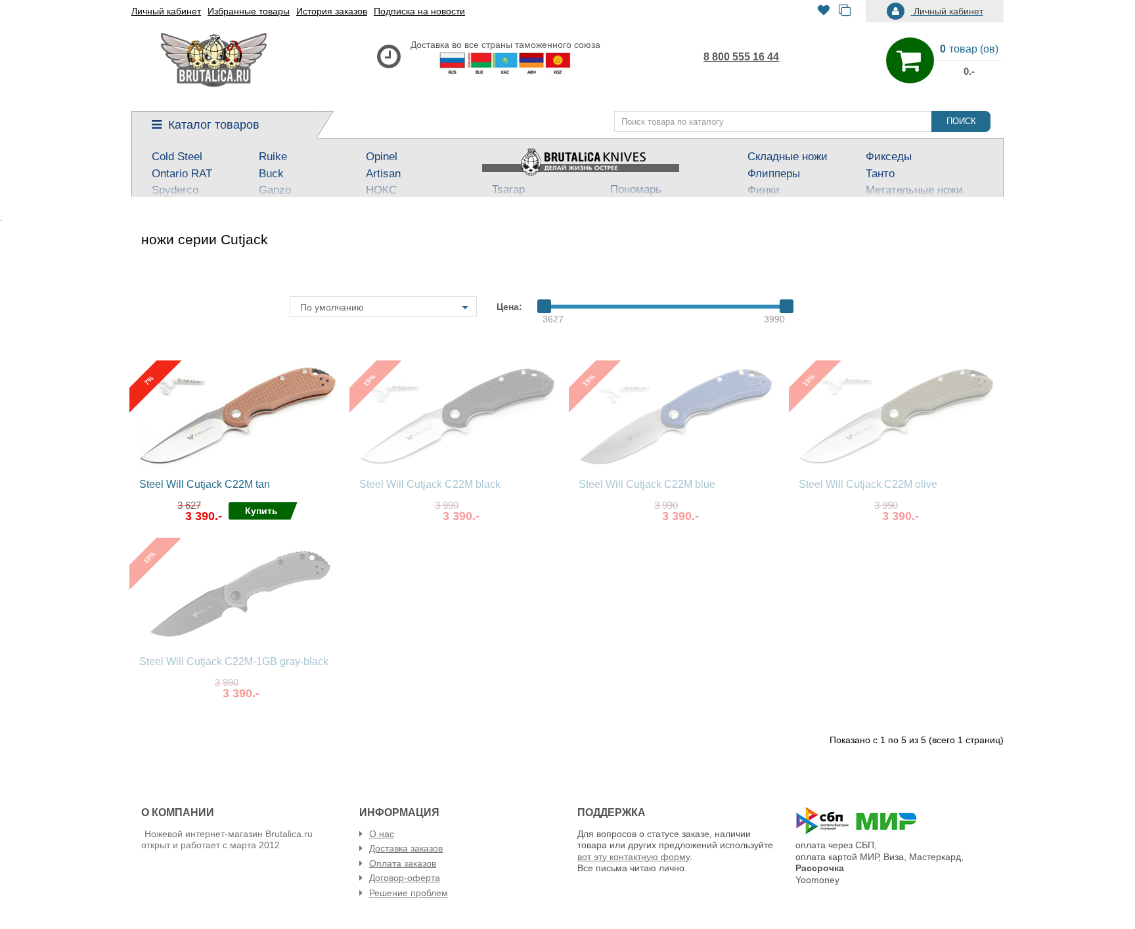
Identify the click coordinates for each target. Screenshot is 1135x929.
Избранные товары (249, 11)
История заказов (331, 11)
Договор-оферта (404, 878)
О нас (381, 834)
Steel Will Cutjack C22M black (430, 484)
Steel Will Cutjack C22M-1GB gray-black (233, 661)
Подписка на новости (419, 11)
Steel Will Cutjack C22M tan (204, 484)
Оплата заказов (402, 863)
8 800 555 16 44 (741, 56)
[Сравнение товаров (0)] (845, 11)
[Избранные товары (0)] (824, 11)
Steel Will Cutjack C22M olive (868, 484)
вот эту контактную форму (633, 857)
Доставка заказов (406, 848)
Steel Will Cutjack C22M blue (647, 484)
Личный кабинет (166, 11)
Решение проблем (408, 893)
